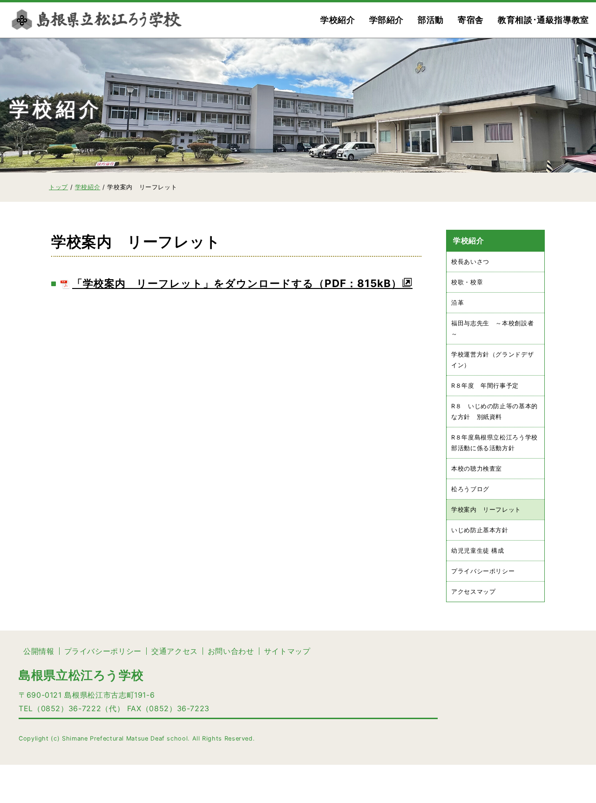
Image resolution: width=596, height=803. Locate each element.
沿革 (457, 302)
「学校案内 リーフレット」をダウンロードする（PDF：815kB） (237, 283)
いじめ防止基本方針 (479, 530)
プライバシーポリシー (483, 571)
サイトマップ (287, 651)
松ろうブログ (470, 489)
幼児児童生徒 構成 (477, 551)
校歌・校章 (467, 282)
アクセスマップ (473, 592)
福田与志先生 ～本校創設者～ (492, 328)
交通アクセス (174, 651)
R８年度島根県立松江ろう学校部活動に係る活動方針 (494, 443)
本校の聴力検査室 (476, 468)
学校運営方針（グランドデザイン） (492, 360)
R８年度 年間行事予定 (485, 385)
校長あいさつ (470, 261)
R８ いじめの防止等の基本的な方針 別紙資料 (494, 411)
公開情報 (38, 651)
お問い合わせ (231, 651)
